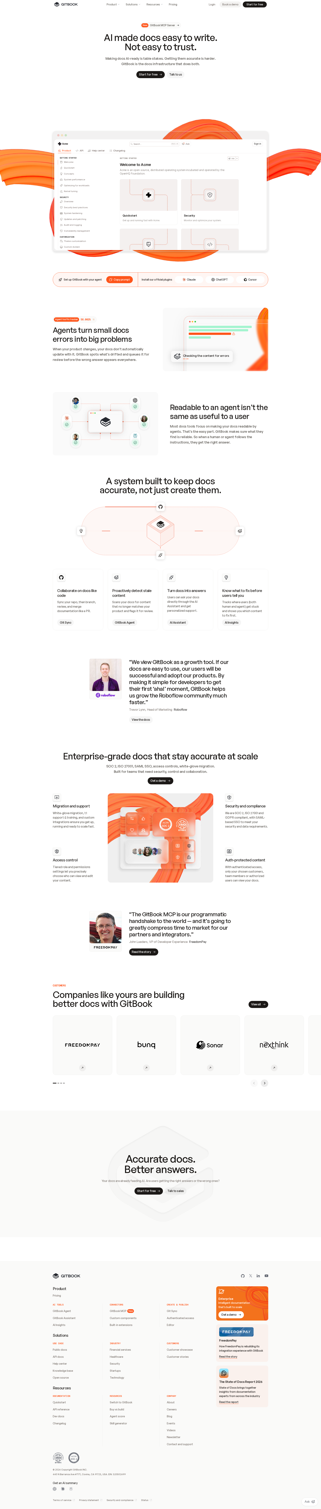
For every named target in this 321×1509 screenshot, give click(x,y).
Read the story (228, 1356)
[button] (119, 279)
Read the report (229, 1402)
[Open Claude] (63, 1489)
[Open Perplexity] (71, 1489)
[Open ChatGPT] (54, 1489)
